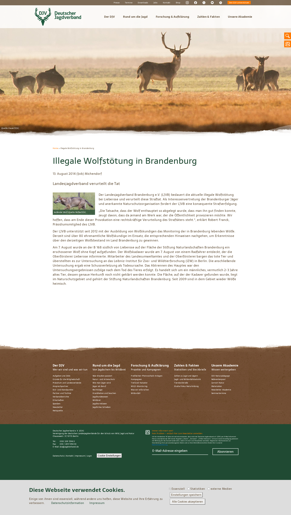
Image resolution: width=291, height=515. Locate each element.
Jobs (155, 2)
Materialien (216, 386)
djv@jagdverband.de (69, 446)
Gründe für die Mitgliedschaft (66, 379)
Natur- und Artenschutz (104, 379)
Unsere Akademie (240, 17)
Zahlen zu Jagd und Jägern (186, 375)
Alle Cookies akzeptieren (187, 501)
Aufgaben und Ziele (61, 375)
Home (55, 148)
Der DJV (109, 17)
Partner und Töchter (62, 393)
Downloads (143, 2)
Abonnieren (225, 451)
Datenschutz (58, 455)
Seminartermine (218, 393)
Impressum (80, 455)
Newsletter (58, 407)
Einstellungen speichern (186, 495)
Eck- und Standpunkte (63, 389)
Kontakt (166, 2)
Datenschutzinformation (67, 503)
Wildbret (97, 400)
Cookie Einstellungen (109, 456)
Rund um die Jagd (135, 17)
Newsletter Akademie (221, 389)
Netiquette (58, 410)
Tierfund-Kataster (139, 382)
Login (89, 455)
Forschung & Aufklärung (172, 17)
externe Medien (221, 489)
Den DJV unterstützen (239, 2)
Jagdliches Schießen (102, 407)
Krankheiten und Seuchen (104, 393)
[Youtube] (212, 2)
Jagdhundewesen (100, 396)
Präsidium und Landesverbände (67, 382)
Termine (128, 2)
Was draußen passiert (102, 375)
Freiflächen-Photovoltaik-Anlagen (146, 375)
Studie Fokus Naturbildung (186, 386)
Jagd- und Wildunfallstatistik (187, 379)
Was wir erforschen (140, 389)
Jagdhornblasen (100, 403)
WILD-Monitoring (139, 386)
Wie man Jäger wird (102, 382)
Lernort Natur (217, 382)
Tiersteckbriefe (181, 382)
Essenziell (178, 489)
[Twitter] (203, 2)
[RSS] (220, 2)
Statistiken (197, 489)
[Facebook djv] (195, 2)
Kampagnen (136, 379)
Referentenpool (218, 379)
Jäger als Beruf (99, 386)
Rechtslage (97, 389)
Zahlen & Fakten (208, 17)
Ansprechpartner (60, 386)
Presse (116, 2)
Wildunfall (135, 393)
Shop (178, 2)
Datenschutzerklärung (159, 445)
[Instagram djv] (187, 2)
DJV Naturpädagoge (220, 375)
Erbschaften (58, 400)
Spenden (56, 403)
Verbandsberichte (61, 396)
